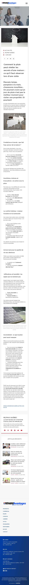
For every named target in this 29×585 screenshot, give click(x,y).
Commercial (6, 511)
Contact (5, 531)
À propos (5, 516)
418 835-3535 (8, 554)
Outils (4, 521)
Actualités (8, 50)
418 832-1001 (8, 544)
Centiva (17, 583)
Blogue (5, 529)
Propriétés (6, 508)
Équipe (4, 513)
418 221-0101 (8, 564)
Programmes (6, 524)
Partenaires (6, 526)
